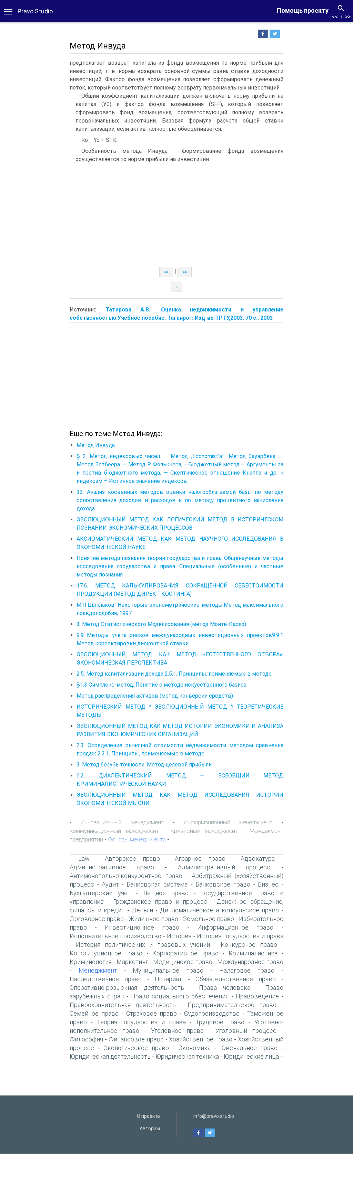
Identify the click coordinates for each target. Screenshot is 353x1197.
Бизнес (268, 884)
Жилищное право (153, 918)
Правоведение (257, 996)
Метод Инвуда (96, 445)
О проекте (148, 1116)
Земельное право (208, 918)
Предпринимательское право (232, 1004)
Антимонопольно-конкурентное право (126, 875)
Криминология (91, 961)
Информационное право (235, 927)
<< (335, 16)
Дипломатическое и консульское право (219, 910)
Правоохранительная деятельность (123, 1004)
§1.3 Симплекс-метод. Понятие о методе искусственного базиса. (162, 684)
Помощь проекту (303, 10)
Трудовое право (219, 1022)
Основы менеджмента (137, 839)
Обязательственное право (235, 979)
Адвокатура (258, 858)
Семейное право (94, 1013)
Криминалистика (253, 953)
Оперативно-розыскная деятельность (127, 987)
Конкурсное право (249, 944)
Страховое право (151, 1013)
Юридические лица (251, 1056)
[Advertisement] (176, 215)
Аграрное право (200, 858)
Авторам (150, 1128)
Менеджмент (98, 970)
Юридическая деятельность (110, 1056)
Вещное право (166, 893)
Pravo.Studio (35, 11)
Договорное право (97, 918)
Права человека (225, 987)
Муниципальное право (168, 970)
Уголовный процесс (245, 1030)
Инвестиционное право (141, 927)
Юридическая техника (187, 1056)
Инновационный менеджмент (122, 822)
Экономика (194, 1047)
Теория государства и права (141, 1022)
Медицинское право (182, 961)
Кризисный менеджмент (204, 830)
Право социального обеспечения (180, 996)
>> (348, 16)
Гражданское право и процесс (160, 901)
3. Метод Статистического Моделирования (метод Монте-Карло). (162, 624)
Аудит (110, 884)
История (179, 936)
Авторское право (132, 858)
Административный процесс (224, 867)
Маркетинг (132, 961)
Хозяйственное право (200, 1039)
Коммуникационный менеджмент (114, 830)
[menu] (8, 11)
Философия (86, 1039)
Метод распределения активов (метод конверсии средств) (155, 695)
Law (84, 858)
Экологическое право (136, 1047)
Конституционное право (106, 953)
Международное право (250, 961)
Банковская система (157, 884)
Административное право (112, 867)
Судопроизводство (212, 1013)
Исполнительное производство (115, 936)
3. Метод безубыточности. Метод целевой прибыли (144, 764)
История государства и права (240, 936)
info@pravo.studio (213, 1116)
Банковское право (222, 884)
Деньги (142, 910)
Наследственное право (106, 979)
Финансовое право (136, 1039)
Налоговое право (247, 970)
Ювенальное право (249, 1047)
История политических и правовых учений (143, 944)
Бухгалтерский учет (100, 893)
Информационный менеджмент (228, 822)
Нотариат (168, 979)
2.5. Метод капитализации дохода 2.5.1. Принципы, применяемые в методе (174, 673)
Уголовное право (177, 1030)
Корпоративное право (185, 953)
